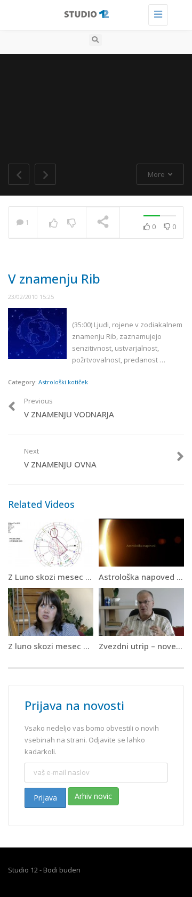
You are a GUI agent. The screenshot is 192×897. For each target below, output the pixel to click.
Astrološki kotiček (63, 382)
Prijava (45, 798)
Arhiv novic (93, 796)
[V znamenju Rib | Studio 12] (93, 13)
